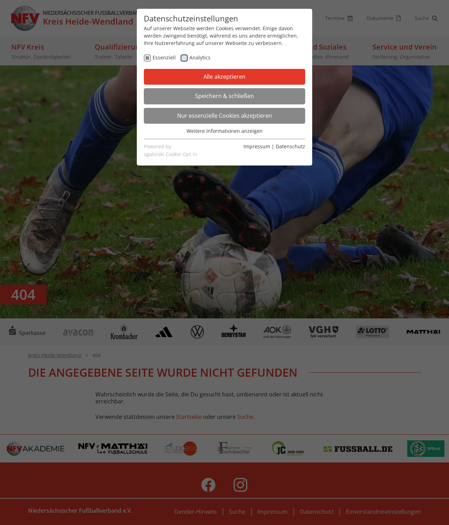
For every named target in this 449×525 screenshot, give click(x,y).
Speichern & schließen (224, 96)
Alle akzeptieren (224, 76)
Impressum (256, 146)
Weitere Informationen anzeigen (225, 131)
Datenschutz (290, 146)
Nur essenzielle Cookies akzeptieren (224, 115)
